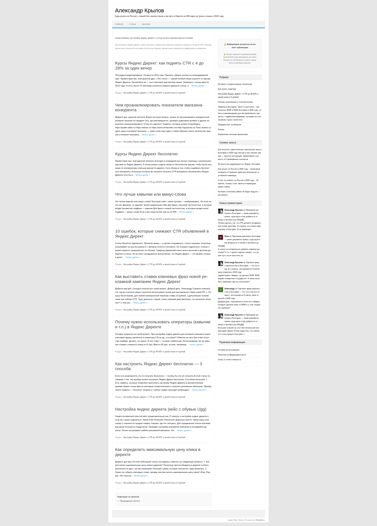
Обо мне (146, 24)
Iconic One (232, 520)
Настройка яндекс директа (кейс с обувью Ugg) (160, 409)
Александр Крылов (139, 10)
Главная (119, 24)
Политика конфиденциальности (232, 355)
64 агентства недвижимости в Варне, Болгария (239, 164)
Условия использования (228, 350)
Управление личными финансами (233, 134)
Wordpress (260, 520)
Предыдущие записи (128, 501)
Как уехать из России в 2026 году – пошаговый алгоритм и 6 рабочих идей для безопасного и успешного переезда (239, 172)
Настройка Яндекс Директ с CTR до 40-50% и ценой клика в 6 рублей (154, 93)
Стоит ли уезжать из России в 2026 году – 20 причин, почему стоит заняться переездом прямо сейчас (238, 183)
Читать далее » (198, 86)
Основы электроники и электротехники (235, 102)
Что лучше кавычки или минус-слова (150, 194)
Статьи (132, 24)
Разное (221, 129)
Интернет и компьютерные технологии (235, 84)
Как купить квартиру (227, 89)
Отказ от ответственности (229, 359)
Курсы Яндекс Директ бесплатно (146, 154)
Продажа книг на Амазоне (229, 125)
